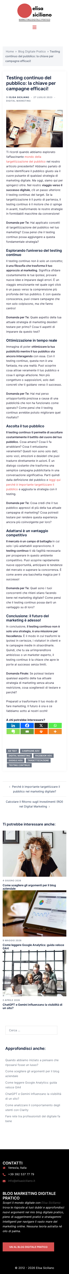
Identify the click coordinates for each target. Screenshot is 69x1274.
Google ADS (16, 760)
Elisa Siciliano (19, 97)
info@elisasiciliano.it (21, 1180)
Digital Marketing (18, 100)
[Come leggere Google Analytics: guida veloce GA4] (34, 913)
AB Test (12, 751)
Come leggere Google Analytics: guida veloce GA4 (33, 946)
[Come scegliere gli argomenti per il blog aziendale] (34, 853)
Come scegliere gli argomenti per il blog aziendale (29, 886)
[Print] (41, 731)
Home (10, 51)
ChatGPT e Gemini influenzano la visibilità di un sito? (32, 1006)
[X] (41, 725)
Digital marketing (19, 755)
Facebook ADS (43, 755)
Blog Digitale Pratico (32, 51)
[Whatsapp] (55, 725)
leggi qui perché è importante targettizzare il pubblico (33, 484)
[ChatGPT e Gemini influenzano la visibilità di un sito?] (34, 973)
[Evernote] (13, 731)
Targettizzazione (38, 760)
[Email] (27, 731)
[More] (55, 731)
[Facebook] (27, 725)
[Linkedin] (13, 725)
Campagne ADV (31, 751)
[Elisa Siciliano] (34, 12)
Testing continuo (19, 765)
